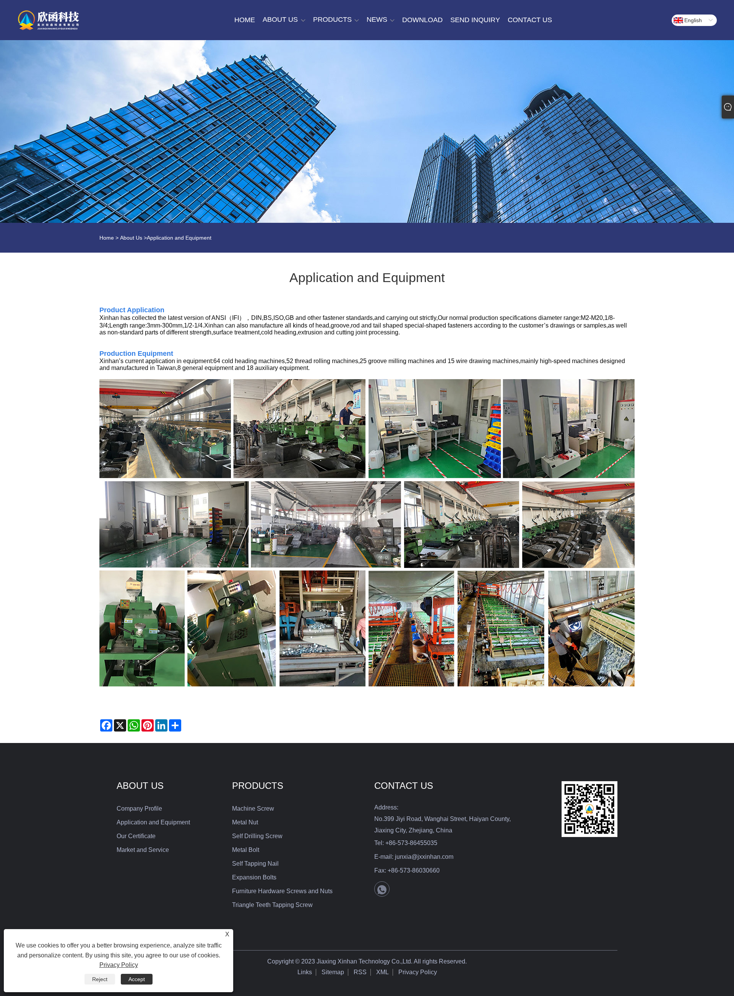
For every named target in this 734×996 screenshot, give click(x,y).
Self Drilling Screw (257, 836)
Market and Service (143, 850)
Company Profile (139, 808)
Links (304, 972)
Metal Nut (245, 822)
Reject (99, 979)
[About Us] (367, 131)
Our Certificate (136, 836)
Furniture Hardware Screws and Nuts (282, 891)
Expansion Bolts (254, 877)
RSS (360, 972)
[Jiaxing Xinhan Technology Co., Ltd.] (48, 20)
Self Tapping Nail (255, 863)
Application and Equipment (153, 822)
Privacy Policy (417, 972)
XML (382, 972)
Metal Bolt (245, 850)
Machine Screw (253, 808)
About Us (131, 238)
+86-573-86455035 (411, 843)
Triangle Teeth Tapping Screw (272, 905)
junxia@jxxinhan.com (424, 856)
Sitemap (333, 972)
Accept (136, 979)
